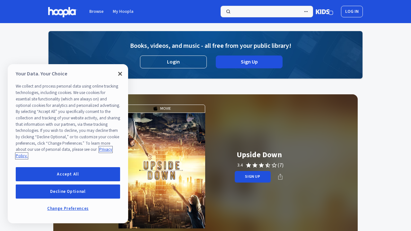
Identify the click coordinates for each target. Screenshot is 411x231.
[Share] (280, 177)
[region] (68, 143)
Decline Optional (68, 191)
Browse (96, 11)
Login (173, 61)
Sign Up (249, 61)
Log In (352, 11)
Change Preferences (68, 208)
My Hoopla (123, 11)
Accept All (68, 174)
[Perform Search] (267, 11)
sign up (252, 176)
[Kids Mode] (324, 11)
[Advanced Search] (306, 11)
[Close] (120, 74)
